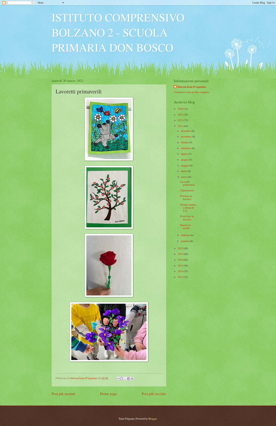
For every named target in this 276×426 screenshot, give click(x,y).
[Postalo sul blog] (121, 378)
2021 (181, 126)
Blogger (153, 418)
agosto (184, 154)
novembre (186, 136)
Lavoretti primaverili (187, 183)
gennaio (185, 241)
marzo (184, 177)
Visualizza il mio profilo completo (191, 92)
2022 (181, 120)
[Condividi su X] (125, 378)
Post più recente (63, 393)
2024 (181, 108)
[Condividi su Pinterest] (132, 378)
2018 (181, 259)
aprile (184, 171)
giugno (185, 159)
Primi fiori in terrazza (187, 217)
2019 (181, 254)
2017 (181, 265)
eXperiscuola (187, 190)
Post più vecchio (154, 393)
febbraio (185, 235)
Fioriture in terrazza (186, 197)
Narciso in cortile (185, 226)
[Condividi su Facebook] (128, 378)
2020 (181, 248)
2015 (181, 277)
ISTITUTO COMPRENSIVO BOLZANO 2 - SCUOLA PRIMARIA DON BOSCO (118, 32)
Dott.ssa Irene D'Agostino (191, 87)
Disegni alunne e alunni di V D (188, 208)
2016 (181, 271)
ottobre (185, 142)
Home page (108, 393)
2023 (181, 114)
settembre (186, 148)
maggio (185, 165)
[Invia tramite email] (118, 378)
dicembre (186, 131)
